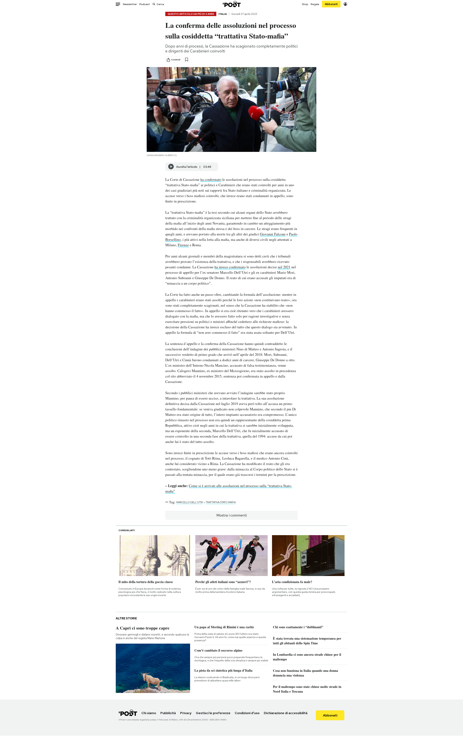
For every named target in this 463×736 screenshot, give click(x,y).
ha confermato (210, 179)
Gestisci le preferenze (213, 713)
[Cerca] (154, 4)
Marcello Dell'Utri (189, 502)
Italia (222, 14)
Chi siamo (148, 713)
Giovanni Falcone (273, 234)
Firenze (183, 244)
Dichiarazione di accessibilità (285, 713)
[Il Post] (231, 4)
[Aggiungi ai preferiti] (187, 60)
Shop (305, 4)
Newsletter (130, 4)
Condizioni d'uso (247, 713)
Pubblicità (168, 713)
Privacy (186, 713)
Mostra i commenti (231, 515)
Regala (315, 4)
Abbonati (331, 4)
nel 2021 (284, 266)
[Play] (171, 167)
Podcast (144, 4)
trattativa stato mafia (221, 502)
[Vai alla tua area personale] (345, 4)
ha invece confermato (230, 266)
